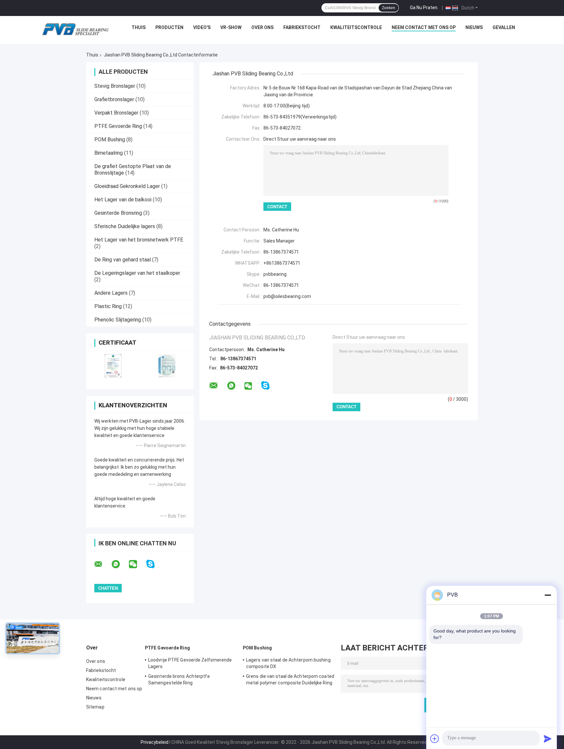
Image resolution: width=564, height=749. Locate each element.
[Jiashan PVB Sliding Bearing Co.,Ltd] (75, 29)
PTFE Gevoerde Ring (118, 126)
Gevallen (504, 27)
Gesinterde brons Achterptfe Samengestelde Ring (179, 679)
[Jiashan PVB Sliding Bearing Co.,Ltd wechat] (137, 564)
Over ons (262, 27)
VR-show (231, 27)
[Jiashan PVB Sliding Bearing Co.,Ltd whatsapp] (120, 564)
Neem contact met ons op (424, 27)
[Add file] (434, 738)
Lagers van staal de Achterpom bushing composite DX (288, 663)
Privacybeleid (154, 742)
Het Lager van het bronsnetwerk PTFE (138, 240)
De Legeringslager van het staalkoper (137, 273)
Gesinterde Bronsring (118, 213)
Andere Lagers (111, 293)
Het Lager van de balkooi (122, 199)
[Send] (547, 738)
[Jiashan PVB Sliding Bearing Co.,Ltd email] (102, 564)
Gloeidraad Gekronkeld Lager (127, 186)
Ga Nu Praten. (424, 7)
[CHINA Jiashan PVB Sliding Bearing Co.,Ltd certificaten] (113, 366)
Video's (202, 27)
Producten (169, 27)
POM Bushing (109, 139)
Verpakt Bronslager (116, 113)
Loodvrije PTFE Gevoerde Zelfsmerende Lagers (190, 663)
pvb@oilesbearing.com (287, 296)
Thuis (139, 27)
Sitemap (95, 707)
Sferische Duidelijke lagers (124, 226)
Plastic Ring (108, 306)
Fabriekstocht (302, 27)
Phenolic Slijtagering (117, 320)
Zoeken (388, 8)
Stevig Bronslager (114, 86)
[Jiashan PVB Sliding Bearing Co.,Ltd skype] (154, 564)
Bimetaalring (108, 153)
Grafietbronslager (114, 99)
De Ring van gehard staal (122, 260)
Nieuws (474, 27)
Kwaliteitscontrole (356, 27)
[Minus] (548, 595)
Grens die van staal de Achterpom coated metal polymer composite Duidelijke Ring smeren (290, 680)
